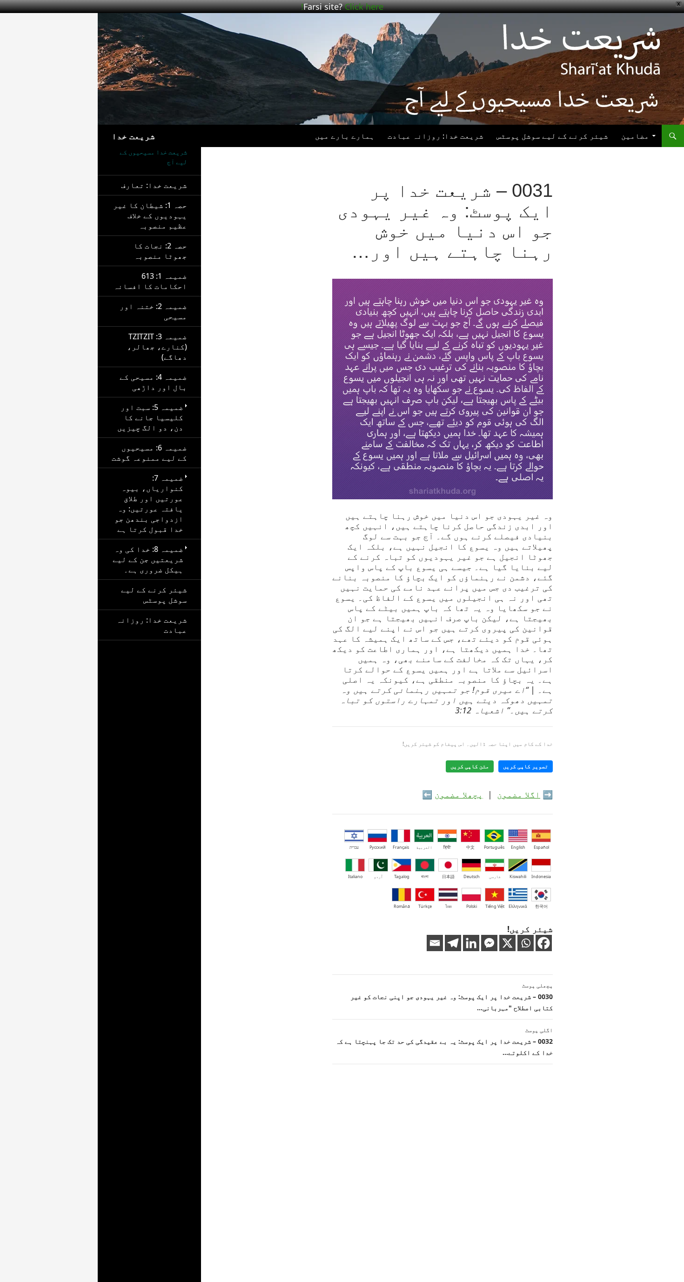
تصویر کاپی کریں (525, 766)
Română (402, 906)
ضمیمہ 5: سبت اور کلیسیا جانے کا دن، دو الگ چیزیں (150, 417)
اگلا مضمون (518, 794)
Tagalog (401, 876)
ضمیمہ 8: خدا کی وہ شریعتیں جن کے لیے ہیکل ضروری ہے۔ (148, 559)
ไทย (448, 906)
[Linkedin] (471, 943)
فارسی (495, 876)
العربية (424, 847)
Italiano (355, 876)
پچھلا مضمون (459, 794)
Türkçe (425, 906)
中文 (470, 847)
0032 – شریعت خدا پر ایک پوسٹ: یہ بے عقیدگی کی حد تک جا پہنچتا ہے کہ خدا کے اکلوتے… (444, 1041)
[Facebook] (544, 943)
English (518, 847)
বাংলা (425, 876)
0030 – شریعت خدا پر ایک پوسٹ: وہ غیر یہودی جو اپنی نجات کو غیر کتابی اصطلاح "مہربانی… (451, 996)
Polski (471, 906)
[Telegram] (453, 943)
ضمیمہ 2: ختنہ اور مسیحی (153, 311)
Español (541, 847)
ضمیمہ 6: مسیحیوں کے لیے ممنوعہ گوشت (149, 453)
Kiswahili (518, 876)
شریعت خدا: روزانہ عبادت (435, 136)
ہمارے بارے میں (345, 136)
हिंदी (447, 847)
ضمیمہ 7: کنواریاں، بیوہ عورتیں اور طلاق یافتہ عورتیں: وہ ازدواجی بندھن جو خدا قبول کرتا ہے (148, 503)
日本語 (448, 876)
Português (494, 847)
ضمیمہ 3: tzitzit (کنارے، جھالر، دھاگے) (157, 346)
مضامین (635, 136)
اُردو (378, 876)
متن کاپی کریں (469, 766)
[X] (507, 943)
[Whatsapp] (525, 943)
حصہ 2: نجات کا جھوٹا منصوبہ (160, 251)
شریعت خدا (133, 135)
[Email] (435, 943)
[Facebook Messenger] (489, 943)
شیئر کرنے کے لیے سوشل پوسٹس (552, 136)
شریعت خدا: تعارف (154, 185)
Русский (377, 847)
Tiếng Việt (494, 906)
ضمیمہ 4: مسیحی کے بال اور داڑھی (153, 382)
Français (401, 847)
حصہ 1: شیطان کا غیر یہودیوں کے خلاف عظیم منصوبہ (150, 215)
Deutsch (471, 876)
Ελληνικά (518, 906)
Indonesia (541, 876)
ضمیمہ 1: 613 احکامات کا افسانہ (150, 281)
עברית (354, 847)
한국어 (541, 906)
